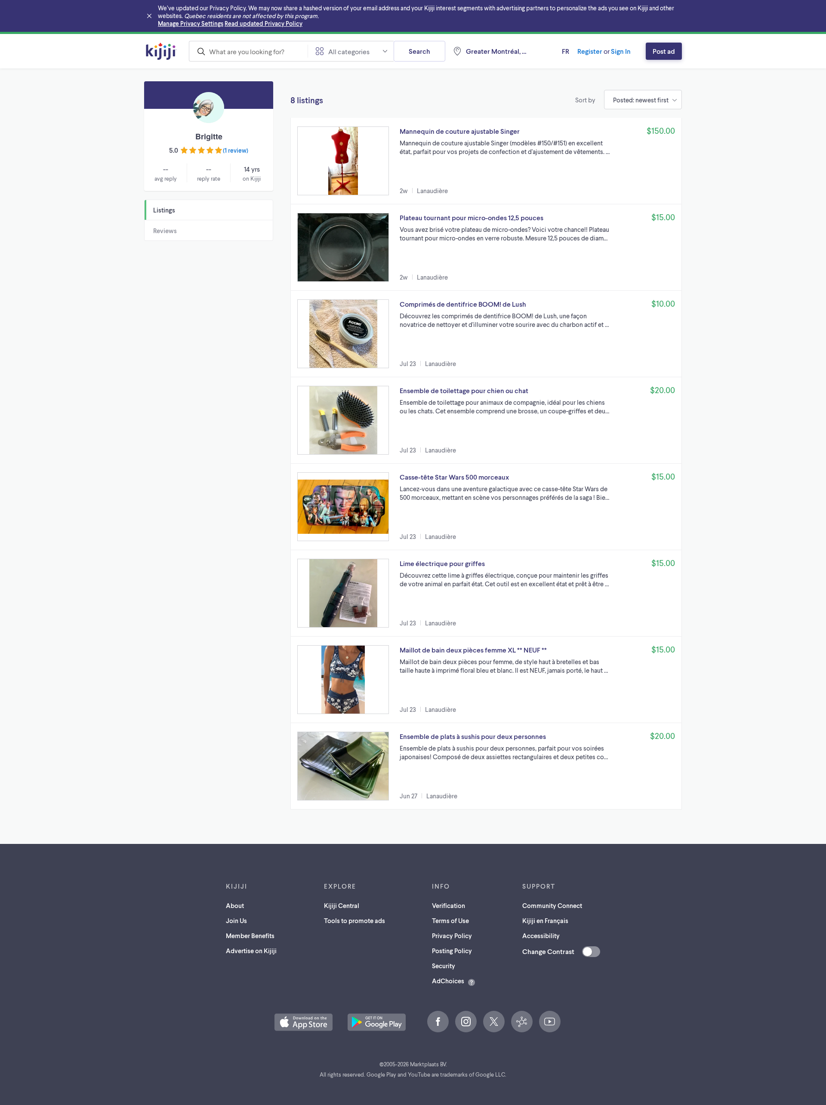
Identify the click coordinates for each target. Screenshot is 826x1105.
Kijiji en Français (545, 920)
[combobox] (248, 51)
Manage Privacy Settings (190, 23)
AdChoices (448, 981)
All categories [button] (349, 51)
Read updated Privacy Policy (263, 23)
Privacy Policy (452, 935)
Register (589, 51)
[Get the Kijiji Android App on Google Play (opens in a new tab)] (377, 1022)
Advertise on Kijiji (251, 950)
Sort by (585, 100)
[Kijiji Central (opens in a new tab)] (522, 1021)
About (235, 905)
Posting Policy (452, 950)
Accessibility (541, 935)
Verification (448, 905)
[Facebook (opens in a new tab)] (438, 1021)
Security (443, 965)
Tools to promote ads (354, 920)
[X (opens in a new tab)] (494, 1021)
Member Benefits (250, 935)
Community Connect (552, 905)
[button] (486, 161)
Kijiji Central (341, 905)
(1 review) (235, 150)
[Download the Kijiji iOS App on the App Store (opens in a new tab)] (303, 1022)
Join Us (236, 920)
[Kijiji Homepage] (161, 51)
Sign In (621, 51)
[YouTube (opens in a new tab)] (550, 1021)
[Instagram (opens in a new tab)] (466, 1021)
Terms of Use (450, 920)
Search (419, 51)
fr (565, 51)
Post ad (664, 51)
